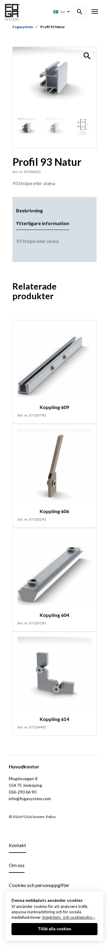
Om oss (17, 865)
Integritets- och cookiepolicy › (68, 917)
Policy (51, 816)
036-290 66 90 (22, 791)
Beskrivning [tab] (29, 210)
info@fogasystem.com (30, 798)
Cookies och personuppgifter (39, 885)
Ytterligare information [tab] (42, 223)
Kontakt (17, 845)
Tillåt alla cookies (54, 929)
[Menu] (94, 12)
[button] (87, 56)
